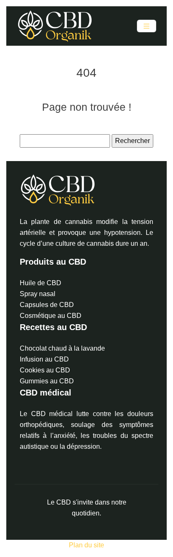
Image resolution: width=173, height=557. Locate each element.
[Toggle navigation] (146, 26)
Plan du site (86, 545)
